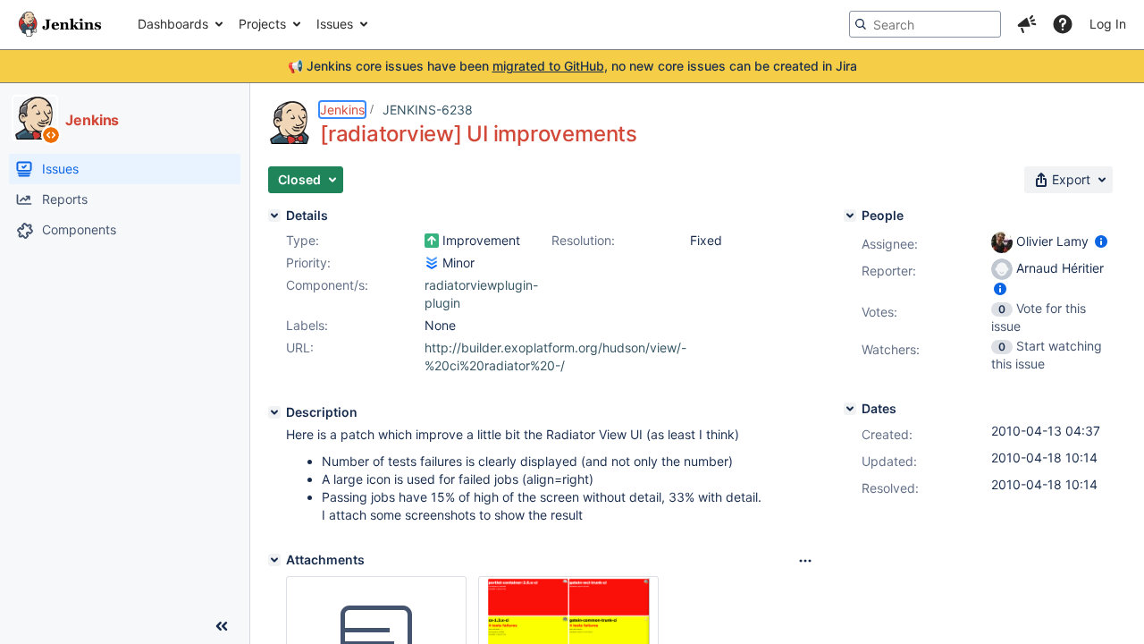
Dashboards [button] (173, 23)
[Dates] (850, 408)
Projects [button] (262, 23)
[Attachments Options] (805, 561)
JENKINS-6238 (428, 109)
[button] (1027, 24)
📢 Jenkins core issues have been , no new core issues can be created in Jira (572, 65)
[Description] (274, 412)
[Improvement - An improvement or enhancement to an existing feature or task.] (432, 240)
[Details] (274, 215)
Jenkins (342, 109)
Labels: (307, 325)
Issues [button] (334, 23)
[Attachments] (274, 560)
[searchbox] (925, 24)
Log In (1107, 23)
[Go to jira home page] (60, 24)
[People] (850, 215)
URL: (300, 347)
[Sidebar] (221, 626)
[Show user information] (1101, 241)
